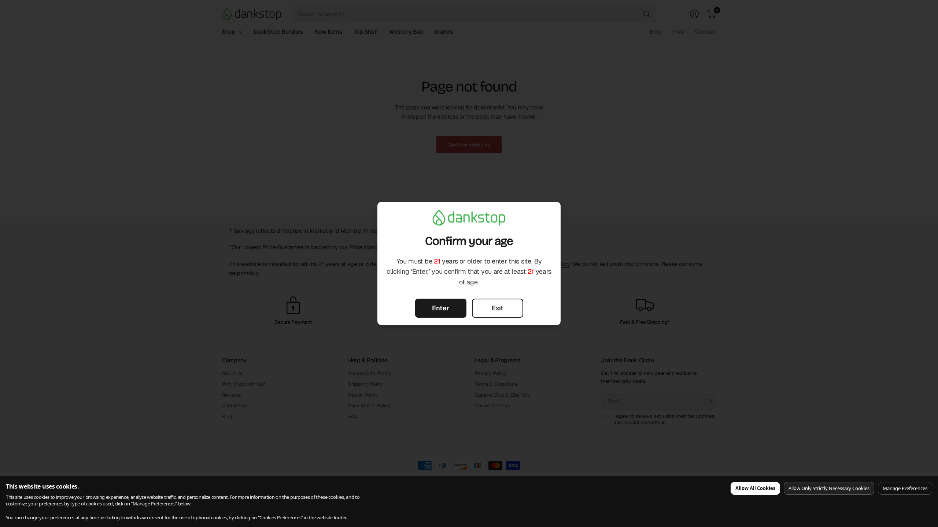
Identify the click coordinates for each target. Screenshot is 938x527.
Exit (497, 308)
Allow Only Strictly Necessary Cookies (829, 488)
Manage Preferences (905, 488)
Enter (440, 308)
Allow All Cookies (755, 488)
